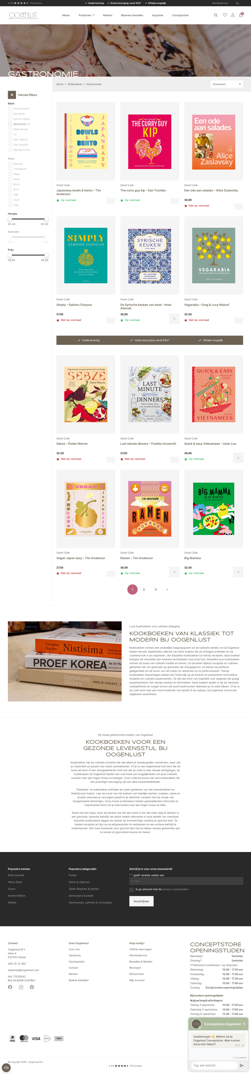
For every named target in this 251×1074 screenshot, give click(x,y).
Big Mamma (192, 558)
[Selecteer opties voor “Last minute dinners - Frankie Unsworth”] (174, 460)
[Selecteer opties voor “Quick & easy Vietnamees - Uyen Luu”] (238, 458)
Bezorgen (135, 967)
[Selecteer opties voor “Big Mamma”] (238, 572)
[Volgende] (167, 589)
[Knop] (232, 15)
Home (59, 84)
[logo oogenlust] (23, 15)
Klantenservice (138, 955)
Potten (73, 875)
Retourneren (136, 973)
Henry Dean (15, 882)
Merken (73, 973)
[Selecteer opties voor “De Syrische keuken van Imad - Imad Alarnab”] (174, 318)
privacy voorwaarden (175, 889)
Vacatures (75, 955)
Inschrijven (141, 901)
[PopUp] (225, 15)
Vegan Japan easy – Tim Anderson (80, 558)
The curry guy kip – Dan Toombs (143, 190)
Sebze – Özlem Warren (72, 443)
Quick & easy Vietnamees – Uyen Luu (210, 443)
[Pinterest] (32, 987)
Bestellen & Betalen (140, 961)
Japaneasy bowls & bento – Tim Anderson (78, 192)
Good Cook (63, 185)
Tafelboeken (74, 84)
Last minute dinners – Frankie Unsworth (148, 443)
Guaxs (11, 888)
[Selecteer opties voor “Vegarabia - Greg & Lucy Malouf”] (238, 320)
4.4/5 (125, 1065)
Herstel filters (23, 95)
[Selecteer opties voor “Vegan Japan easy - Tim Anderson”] (110, 574)
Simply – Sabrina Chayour (74, 305)
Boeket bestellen (79, 980)
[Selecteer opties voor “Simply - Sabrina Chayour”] (110, 320)
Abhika (12, 902)
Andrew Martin (16, 895)
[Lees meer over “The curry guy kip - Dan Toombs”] (174, 201)
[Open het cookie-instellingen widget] (6, 1067)
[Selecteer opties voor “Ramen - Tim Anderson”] (174, 572)
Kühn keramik (16, 875)
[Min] (10, 219)
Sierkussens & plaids (81, 895)
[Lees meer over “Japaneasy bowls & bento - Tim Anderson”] (110, 201)
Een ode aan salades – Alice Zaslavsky (211, 190)
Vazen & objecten (79, 882)
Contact (73, 967)
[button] (242, 3)
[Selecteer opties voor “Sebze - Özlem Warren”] (110, 460)
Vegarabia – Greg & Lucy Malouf (206, 305)
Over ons (74, 949)
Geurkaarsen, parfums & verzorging (90, 902)
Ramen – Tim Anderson (136, 558)
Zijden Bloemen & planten (84, 888)
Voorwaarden (77, 961)
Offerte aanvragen (140, 949)
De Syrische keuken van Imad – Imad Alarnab (145, 306)
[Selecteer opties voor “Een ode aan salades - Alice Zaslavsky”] (238, 206)
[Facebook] (10, 987)
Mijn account (137, 980)
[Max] (46, 219)
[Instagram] (21, 987)
